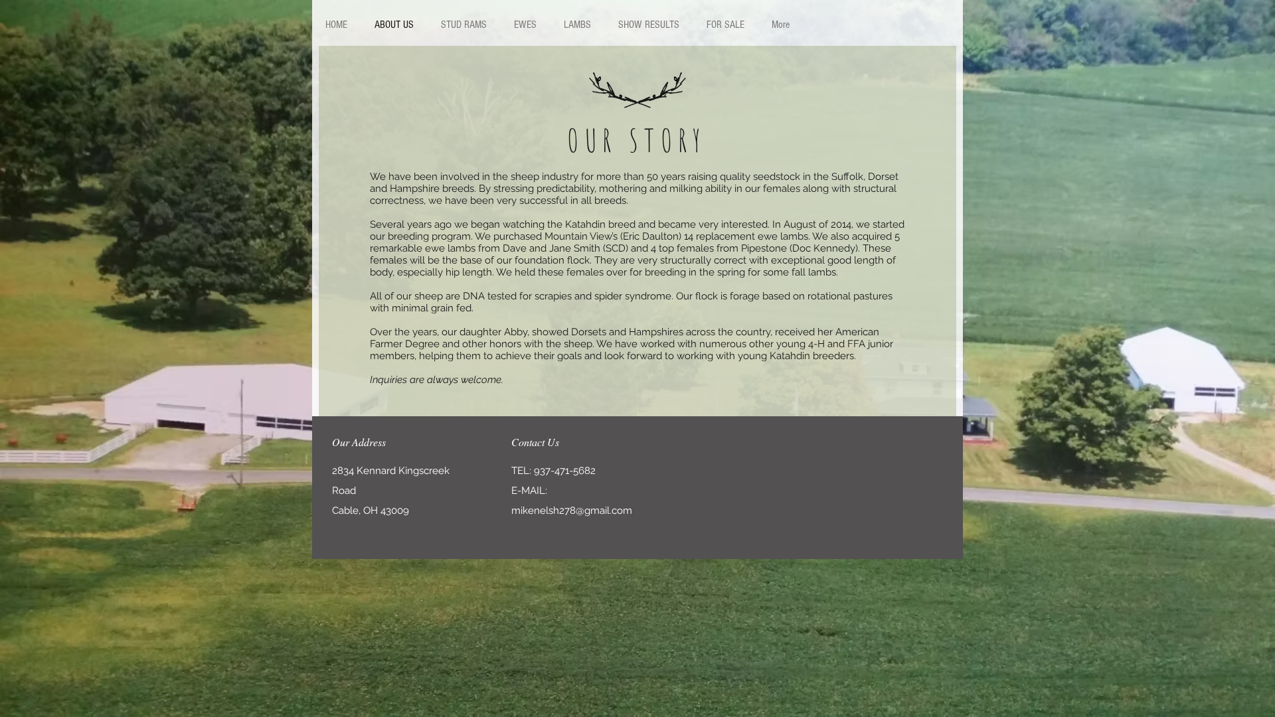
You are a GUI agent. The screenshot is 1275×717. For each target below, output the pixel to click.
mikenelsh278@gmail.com (571, 511)
